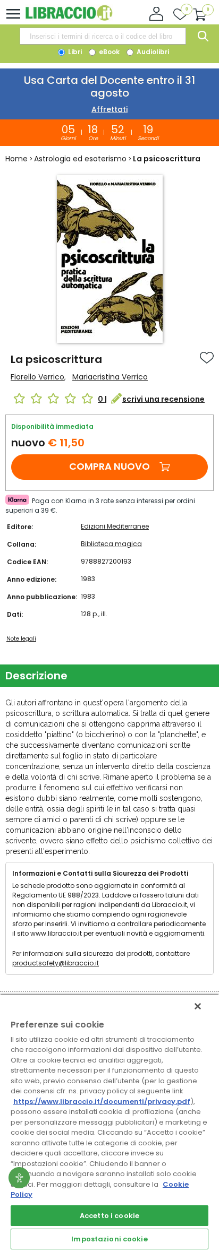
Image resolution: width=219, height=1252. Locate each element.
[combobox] (103, 36)
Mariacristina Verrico (110, 377)
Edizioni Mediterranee (115, 526)
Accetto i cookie (109, 1216)
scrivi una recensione (163, 399)
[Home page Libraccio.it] (69, 18)
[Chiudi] (198, 1006)
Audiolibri (152, 51)
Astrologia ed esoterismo (80, 158)
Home (16, 158)
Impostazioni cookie (109, 1239)
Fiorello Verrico (37, 377)
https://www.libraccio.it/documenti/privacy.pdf (101, 1101)
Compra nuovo (109, 466)
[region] (109, 1123)
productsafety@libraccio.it (55, 963)
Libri (74, 51)
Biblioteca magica (111, 543)
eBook (108, 51)
